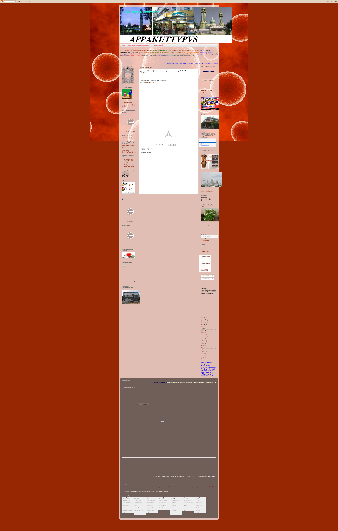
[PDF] (152, 82)
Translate (206, 240)
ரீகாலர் (197, 508)
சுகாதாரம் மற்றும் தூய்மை (139, 510)
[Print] (148, 82)
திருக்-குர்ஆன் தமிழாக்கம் (128, 145)
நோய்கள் (136, 508)
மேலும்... (124, 512)
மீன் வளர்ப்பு (125, 508)
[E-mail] (143, 82)
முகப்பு (123, 45)
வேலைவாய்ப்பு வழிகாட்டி (150, 510)
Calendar (208, 71)
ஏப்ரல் (202, 326)
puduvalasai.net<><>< (148, 382)
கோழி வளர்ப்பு (125, 507)
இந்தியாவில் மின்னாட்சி (187, 500)
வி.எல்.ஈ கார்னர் (198, 510)
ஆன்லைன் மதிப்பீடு (150, 507)
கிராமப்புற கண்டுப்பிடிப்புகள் (175, 512)
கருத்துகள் (206, 278)
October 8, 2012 (130, 131)
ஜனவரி (202, 320)
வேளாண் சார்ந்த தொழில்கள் (127, 510)
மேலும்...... (136, 513)
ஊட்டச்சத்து (137, 507)
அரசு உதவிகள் (174, 510)
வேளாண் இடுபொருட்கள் (126, 500)
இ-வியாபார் (197, 500)
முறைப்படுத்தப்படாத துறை (163, 507)
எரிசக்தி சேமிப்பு (174, 502)
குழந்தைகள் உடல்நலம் (138, 502)
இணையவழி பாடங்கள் (199, 505)
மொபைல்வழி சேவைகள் (187, 508)
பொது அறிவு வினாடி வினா (199, 512)
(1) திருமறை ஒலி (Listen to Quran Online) (129, 161)
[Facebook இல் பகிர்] (174, 145)
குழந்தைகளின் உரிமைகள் (151, 500)
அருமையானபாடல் (158, 45)
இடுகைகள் (206, 275)
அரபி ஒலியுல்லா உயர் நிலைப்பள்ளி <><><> (211, 382)
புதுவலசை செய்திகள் (130, 281)
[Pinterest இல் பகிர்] (175, 145)
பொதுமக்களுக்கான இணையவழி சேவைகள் (188, 505)
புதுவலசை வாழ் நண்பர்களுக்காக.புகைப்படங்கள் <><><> (186, 382)
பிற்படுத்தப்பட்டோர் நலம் (162, 505)
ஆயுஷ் (136, 505)
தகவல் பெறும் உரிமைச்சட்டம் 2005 (188, 502)
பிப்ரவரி (202, 322)
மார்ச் (202, 324)
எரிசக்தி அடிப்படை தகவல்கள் (176, 500)
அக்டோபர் (203, 337)
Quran (124, 147)
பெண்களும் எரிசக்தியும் (175, 508)
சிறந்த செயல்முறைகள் (150, 508)
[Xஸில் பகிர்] (172, 145)
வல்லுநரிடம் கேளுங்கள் (199, 502)
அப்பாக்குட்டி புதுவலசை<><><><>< (132, 382)
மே (201, 328)
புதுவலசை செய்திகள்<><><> (163, 382)
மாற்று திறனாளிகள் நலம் (163, 500)
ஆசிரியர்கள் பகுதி (150, 505)
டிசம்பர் (202, 341)
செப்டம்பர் (203, 334)
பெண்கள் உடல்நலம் (138, 500)
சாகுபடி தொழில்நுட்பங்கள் (127, 502)
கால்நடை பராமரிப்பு (126, 505)
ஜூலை (202, 332)
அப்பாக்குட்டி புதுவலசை (140, 11)
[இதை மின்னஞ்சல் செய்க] (169, 145)
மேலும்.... (148, 512)
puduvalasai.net (126, 50)
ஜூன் (202, 330)
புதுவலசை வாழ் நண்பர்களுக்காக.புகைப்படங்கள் (186, 50)
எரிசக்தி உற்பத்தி (174, 505)
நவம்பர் (202, 339)
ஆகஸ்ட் (203, 351)
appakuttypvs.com (134, 491)
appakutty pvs (128, 102)
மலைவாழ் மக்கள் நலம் (162, 502)
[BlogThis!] (170, 145)
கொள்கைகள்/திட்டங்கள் (150, 502)
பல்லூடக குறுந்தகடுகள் (199, 507)
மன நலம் (136, 512)
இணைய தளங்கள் (161, 55)
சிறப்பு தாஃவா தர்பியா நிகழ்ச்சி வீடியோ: (139, 45)
